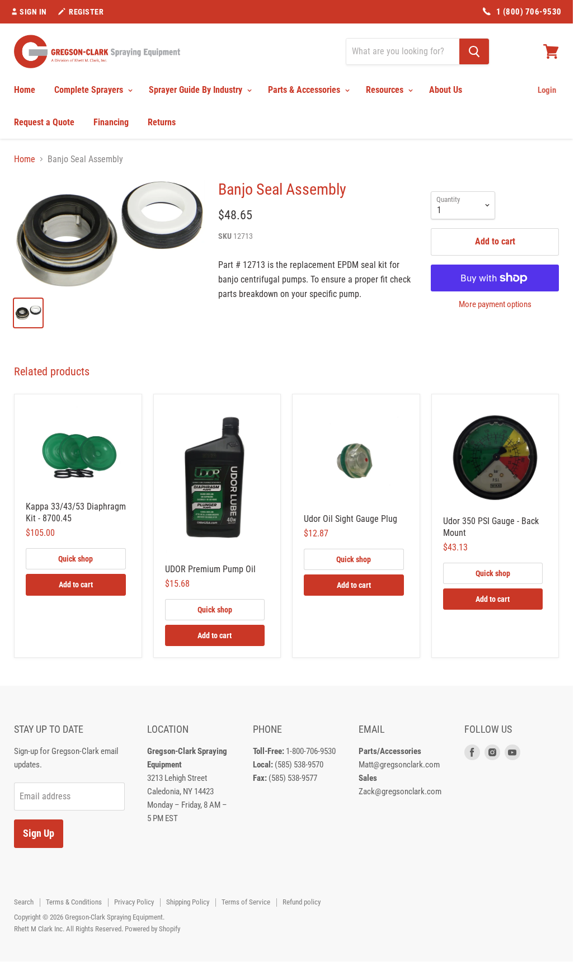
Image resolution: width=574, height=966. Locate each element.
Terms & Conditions (74, 902)
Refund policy (302, 902)
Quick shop (75, 558)
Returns (162, 122)
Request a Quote (44, 122)
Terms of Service (246, 902)
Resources (386, 89)
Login (547, 90)
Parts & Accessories (305, 89)
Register (86, 11)
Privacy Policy (134, 902)
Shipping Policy (187, 902)
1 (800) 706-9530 (529, 12)
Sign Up (38, 833)
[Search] (474, 51)
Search (24, 902)
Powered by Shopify (152, 929)
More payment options (495, 304)
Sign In (33, 11)
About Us (445, 89)
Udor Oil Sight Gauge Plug (350, 518)
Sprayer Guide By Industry (196, 89)
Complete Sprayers (89, 89)
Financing (111, 122)
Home (24, 89)
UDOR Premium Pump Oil (210, 569)
